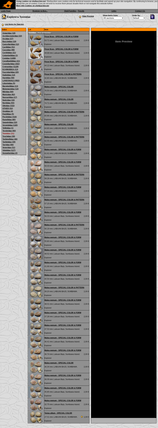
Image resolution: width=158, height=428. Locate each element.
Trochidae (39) (8, 136)
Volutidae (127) (8, 150)
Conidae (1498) (9, 58)
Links (114, 11)
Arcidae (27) (7, 39)
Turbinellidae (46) (9, 139)
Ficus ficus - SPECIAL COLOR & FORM (61, 36)
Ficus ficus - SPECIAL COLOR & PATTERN (62, 74)
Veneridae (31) (8, 147)
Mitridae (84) (7, 92)
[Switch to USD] (153, 18)
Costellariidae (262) (11, 64)
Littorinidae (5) (8, 83)
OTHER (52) (7, 108)
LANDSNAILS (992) (10, 80)
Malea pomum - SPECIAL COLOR (58, 87)
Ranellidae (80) (9, 120)
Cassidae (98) (8, 50)
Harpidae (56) (8, 78)
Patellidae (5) (8, 114)
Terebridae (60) (9, 131)
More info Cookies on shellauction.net (32, 6)
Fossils (81, 11)
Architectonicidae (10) (12, 36)
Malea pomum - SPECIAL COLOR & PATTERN (64, 112)
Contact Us (140, 11)
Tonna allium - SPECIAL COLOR (58, 413)
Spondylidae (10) (9, 122)
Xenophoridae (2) (9, 153)
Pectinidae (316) (9, 117)
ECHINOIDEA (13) (10, 69)
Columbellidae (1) (10, 55)
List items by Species (14, 24)
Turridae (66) (8, 145)
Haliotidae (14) (8, 75)
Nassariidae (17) (9, 97)
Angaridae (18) (8, 33)
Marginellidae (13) (10, 86)
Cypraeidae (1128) (10, 67)
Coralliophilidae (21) (11, 61)
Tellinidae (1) (7, 128)
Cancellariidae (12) (10, 44)
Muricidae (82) (8, 94)
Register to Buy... (40, 11)
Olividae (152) (8, 106)
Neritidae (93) (8, 103)
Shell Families (70, 11)
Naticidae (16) (8, 100)
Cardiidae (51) (8, 47)
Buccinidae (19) (9, 41)
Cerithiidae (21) (9, 53)
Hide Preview (88, 16)
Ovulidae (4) (7, 111)
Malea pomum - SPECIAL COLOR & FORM (62, 149)
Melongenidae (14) (10, 89)
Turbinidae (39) (8, 142)
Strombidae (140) (10, 125)
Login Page (6, 11)
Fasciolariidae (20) (10, 72)
